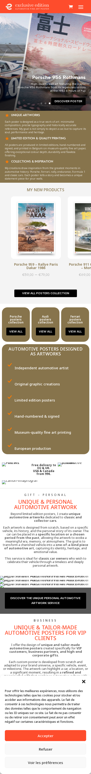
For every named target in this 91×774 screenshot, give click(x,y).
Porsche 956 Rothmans (59, 77)
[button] (83, 681)
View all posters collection (45, 293)
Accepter (45, 735)
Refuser (45, 749)
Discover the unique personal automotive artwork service (45, 600)
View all (16, 331)
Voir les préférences (45, 762)
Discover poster (68, 101)
